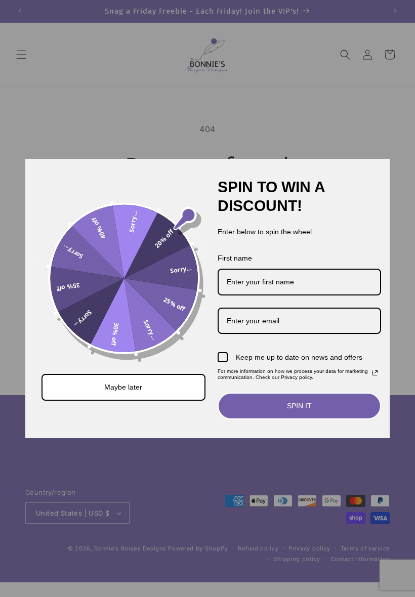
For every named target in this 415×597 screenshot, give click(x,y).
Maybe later (123, 387)
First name (235, 258)
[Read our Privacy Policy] (375, 373)
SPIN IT (299, 406)
